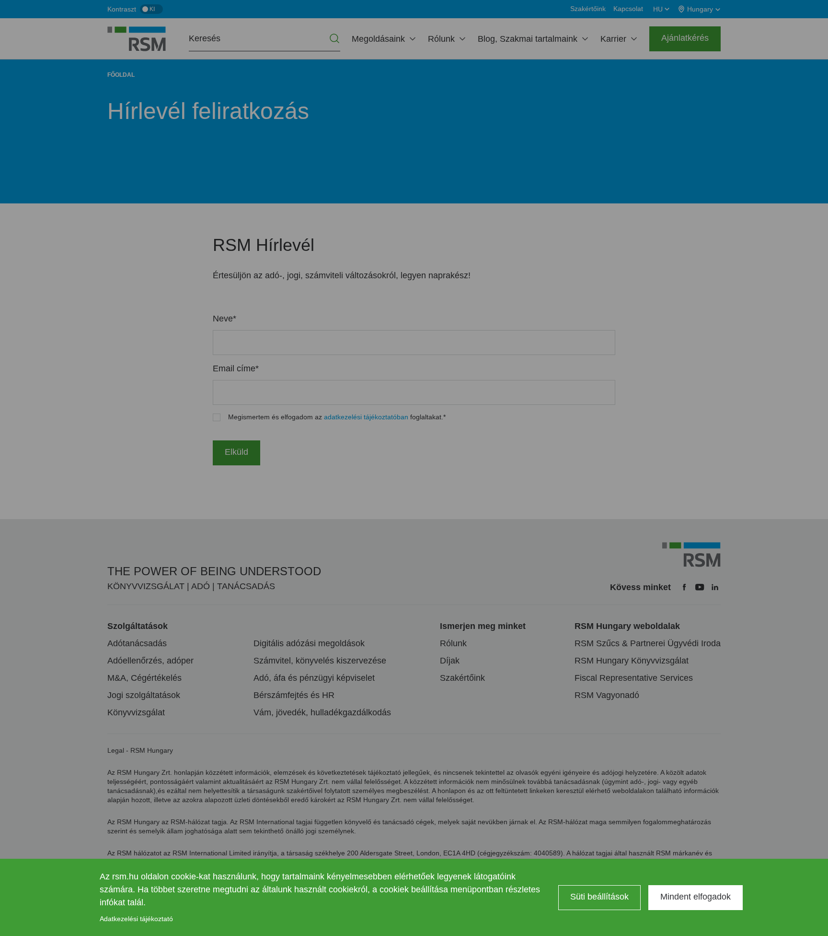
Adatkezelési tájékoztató (136, 919)
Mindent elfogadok (695, 896)
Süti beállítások (599, 896)
